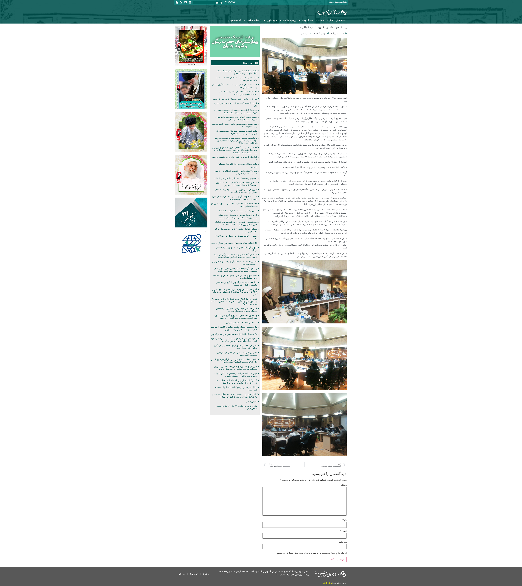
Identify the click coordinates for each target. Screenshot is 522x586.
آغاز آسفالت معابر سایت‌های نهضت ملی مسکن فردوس (234, 243)
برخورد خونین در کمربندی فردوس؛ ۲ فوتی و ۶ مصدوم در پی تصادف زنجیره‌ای (235, 277)
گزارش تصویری (234, 20)
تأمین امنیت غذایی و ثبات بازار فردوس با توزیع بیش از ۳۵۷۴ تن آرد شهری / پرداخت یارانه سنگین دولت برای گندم (234, 292)
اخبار (331, 20)
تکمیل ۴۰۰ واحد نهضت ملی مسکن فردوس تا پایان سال (236, 237)
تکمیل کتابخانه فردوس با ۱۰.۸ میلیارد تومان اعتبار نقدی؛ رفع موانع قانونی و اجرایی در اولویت (236, 382)
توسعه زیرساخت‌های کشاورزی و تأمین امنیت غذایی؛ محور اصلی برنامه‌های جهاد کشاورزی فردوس (235, 317)
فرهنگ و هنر (307, 20)
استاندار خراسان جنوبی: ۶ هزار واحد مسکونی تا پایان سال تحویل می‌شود (235, 230)
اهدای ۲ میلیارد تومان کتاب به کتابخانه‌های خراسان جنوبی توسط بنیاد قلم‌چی (235, 172)
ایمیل (343, 531)
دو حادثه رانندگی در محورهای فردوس (241, 322)
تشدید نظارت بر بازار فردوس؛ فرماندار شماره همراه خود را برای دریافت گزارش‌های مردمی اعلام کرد (234, 340)
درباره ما (206, 574)
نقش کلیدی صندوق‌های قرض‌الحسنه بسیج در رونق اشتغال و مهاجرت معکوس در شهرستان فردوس (235, 368)
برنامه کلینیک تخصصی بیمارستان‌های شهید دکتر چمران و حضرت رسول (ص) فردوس (236, 132)
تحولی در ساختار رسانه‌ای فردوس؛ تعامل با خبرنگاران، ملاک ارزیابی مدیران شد (235, 347)
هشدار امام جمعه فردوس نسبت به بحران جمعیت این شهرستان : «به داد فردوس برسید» (234, 198)
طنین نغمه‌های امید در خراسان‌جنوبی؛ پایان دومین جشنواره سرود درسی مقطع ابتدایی (236, 310)
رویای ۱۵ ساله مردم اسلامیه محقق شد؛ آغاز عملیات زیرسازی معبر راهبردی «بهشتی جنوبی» (236, 375)
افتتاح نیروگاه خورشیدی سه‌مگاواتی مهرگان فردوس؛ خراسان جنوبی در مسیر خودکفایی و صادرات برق (235, 256)
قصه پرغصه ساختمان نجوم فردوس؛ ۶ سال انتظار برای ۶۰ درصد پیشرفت (234, 263)
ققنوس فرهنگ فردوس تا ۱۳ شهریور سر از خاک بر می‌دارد (236, 249)
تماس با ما (194, 574)
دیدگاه (343, 485)
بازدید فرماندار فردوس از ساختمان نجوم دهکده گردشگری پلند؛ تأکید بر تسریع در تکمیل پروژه (237, 216)
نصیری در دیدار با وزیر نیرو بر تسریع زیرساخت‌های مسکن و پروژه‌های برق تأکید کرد (236, 191)
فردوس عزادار (251, 401)
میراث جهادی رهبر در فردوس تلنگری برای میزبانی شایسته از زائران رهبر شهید (236, 284)
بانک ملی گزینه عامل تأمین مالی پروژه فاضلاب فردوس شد (234, 158)
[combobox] (207, 2)
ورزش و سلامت (289, 20)
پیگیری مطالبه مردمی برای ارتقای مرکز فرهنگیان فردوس (237, 165)
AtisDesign (327, 583)
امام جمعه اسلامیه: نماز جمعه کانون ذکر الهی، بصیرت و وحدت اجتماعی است (234, 205)
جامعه (321, 20)
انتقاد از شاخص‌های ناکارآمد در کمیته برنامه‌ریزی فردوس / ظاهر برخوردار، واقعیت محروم (236, 184)
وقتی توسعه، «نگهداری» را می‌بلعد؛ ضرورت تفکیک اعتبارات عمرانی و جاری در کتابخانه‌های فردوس (236, 223)
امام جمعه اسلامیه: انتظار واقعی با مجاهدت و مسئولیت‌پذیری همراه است (238, 93)
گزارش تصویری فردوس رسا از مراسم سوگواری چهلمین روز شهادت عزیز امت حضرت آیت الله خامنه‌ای (234, 396)
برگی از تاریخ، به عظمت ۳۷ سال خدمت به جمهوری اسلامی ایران (236, 407)
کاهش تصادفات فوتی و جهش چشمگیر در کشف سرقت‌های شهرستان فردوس (237, 72)
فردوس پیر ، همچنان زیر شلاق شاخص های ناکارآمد (235, 178)
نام (344, 520)
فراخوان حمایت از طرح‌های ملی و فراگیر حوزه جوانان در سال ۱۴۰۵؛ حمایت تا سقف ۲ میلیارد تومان (234, 361)
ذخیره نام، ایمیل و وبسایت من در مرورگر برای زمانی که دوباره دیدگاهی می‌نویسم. (310, 553)
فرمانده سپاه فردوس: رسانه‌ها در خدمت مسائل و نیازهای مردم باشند (236, 79)
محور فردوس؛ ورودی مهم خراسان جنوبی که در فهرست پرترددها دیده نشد (234, 125)
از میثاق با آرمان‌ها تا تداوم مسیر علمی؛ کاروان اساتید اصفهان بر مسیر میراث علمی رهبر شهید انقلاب (235, 270)
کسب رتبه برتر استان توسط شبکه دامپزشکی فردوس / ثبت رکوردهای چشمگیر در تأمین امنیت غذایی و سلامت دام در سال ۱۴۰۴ (234, 301)
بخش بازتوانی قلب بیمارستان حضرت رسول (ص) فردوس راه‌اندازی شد (237, 354)
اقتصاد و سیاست (254, 20)
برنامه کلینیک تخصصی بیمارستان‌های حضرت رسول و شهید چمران (235, 41)
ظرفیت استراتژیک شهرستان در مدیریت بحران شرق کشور (235, 105)
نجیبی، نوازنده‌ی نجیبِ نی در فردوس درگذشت (238, 211)
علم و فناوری (272, 20)
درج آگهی (181, 574)
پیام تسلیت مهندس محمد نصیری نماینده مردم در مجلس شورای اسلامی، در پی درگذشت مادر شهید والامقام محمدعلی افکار (236, 140)
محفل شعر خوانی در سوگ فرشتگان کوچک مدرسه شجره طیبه (236, 389)
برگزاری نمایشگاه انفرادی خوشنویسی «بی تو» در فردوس (234, 334)
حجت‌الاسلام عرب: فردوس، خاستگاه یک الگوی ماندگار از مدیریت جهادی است (234, 86)
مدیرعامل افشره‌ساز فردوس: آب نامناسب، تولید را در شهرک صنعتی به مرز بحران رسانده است (235, 111)
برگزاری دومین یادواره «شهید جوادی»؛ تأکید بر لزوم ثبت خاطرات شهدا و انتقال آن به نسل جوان (234, 328)
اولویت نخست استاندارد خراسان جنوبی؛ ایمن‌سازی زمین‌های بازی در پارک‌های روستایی (236, 118)
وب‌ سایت (342, 542)
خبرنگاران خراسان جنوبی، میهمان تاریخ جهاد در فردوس (234, 99)
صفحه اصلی (341, 20)
